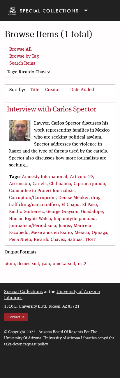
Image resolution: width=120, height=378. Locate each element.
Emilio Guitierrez (26, 212)
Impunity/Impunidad (75, 218)
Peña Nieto (20, 239)
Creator (53, 90)
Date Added (82, 90)
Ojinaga (99, 232)
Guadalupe (92, 212)
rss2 (82, 264)
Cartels (40, 184)
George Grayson (62, 212)
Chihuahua (60, 184)
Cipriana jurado (89, 184)
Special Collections (23, 292)
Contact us (16, 317)
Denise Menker (73, 198)
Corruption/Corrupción (32, 198)
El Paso (89, 205)
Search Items (22, 63)
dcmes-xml (28, 264)
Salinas (75, 239)
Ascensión (19, 184)
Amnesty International (44, 177)
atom (10, 264)
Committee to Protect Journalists (42, 191)
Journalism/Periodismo (32, 225)
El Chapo (70, 205)
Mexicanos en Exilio (51, 232)
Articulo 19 (81, 177)
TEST (90, 239)
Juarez (65, 225)
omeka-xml (64, 264)
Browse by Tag (24, 56)
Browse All (20, 49)
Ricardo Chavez (49, 239)
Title (35, 90)
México (82, 232)
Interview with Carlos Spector (51, 109)
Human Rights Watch (30, 218)
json (46, 264)
